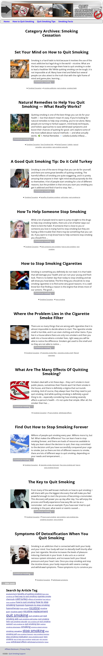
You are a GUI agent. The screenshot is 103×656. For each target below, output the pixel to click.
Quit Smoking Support (17, 654)
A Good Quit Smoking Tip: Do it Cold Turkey (51, 161)
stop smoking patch (36, 637)
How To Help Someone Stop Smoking (51, 211)
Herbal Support (61, 144)
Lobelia (69, 144)
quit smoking (61, 88)
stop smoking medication (17, 636)
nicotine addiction (50, 88)
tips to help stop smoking (22, 639)
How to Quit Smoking (23, 21)
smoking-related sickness (39, 627)
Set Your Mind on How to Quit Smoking (51, 52)
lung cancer (24, 608)
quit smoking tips (72, 517)
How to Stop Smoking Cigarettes (51, 263)
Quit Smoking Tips (46, 21)
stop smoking (60, 299)
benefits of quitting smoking (50, 197)
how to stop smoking (68, 247)
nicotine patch (17, 611)
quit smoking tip (74, 197)
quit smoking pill (33, 622)
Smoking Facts (65, 21)
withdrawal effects (65, 413)
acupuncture (11, 594)
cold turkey (64, 197)
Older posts (9, 583)
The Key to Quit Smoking (51, 481)
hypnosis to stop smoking (37, 605)
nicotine (34, 608)
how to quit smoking (49, 517)
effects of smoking (35, 599)
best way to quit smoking (26, 596)
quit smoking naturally (60, 147)
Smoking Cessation (35, 88)
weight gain (35, 639)
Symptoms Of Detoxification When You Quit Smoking (51, 535)
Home (7, 21)
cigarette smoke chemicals (49, 465)
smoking (26, 626)
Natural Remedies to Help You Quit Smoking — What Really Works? (51, 104)
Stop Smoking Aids (47, 144)
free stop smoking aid (67, 465)
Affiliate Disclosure (11, 649)
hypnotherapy (13, 608)
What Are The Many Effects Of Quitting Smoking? (51, 371)
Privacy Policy (25, 649)
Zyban (46, 642)
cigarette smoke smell (65, 353)
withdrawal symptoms (60, 580)
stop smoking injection (41, 634)
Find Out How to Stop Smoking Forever (51, 426)
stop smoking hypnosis (25, 634)
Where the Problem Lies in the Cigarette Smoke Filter (51, 315)
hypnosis (20, 605)
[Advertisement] (74, 605)
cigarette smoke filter (49, 353)
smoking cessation (46, 519)
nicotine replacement (35, 611)
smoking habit (72, 88)
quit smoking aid (36, 616)
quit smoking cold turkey (28, 619)
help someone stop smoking (51, 247)
